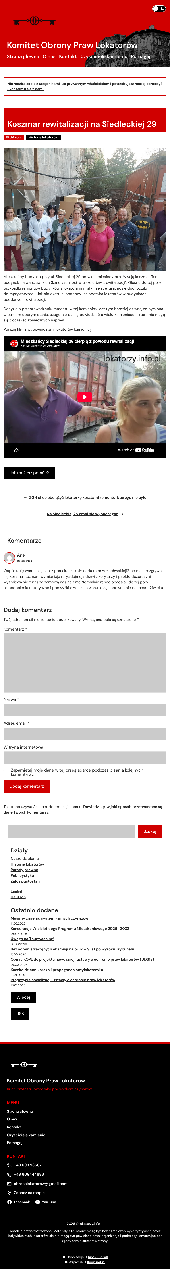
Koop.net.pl (96, 1262)
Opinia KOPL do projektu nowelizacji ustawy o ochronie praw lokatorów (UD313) (82, 959)
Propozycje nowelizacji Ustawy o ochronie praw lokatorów (63, 979)
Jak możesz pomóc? (29, 473)
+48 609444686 (29, 1174)
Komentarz (15, 629)
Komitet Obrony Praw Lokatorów (72, 45)
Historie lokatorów (43, 137)
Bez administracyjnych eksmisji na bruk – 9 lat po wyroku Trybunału (72, 949)
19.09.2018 (25, 561)
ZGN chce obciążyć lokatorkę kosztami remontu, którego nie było (87, 497)
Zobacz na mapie (29, 1192)
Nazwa (11, 699)
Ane (21, 555)
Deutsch (18, 897)
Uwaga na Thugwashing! (32, 938)
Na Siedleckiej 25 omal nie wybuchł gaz (82, 513)
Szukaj (149, 831)
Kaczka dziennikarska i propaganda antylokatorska (57, 969)
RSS (20, 1013)
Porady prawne (24, 869)
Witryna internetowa (23, 747)
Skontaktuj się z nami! (25, 89)
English (17, 891)
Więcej (23, 997)
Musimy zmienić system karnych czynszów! (50, 918)
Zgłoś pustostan (25, 881)
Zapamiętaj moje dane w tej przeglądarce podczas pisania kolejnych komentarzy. (77, 772)
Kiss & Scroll (98, 1257)
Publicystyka (22, 875)
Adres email (17, 723)
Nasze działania (25, 858)
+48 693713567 (27, 1165)
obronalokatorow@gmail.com (41, 1183)
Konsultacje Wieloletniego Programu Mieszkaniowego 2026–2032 (70, 928)
